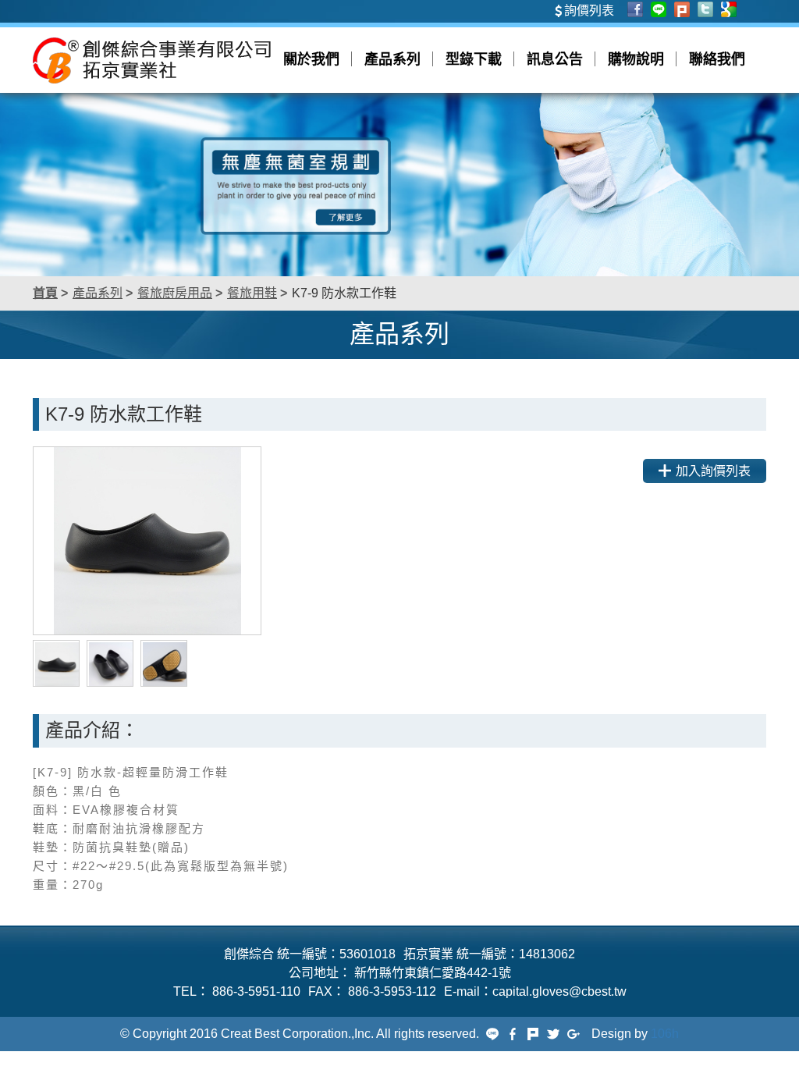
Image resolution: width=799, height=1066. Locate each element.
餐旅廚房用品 (174, 293)
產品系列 (392, 59)
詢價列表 (589, 10)
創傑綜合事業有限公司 (152, 60)
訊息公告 (555, 59)
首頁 (45, 293)
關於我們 (311, 59)
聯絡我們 (717, 59)
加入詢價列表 (713, 471)
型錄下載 (474, 59)
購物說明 (636, 59)
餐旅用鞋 (252, 293)
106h (665, 1033)
